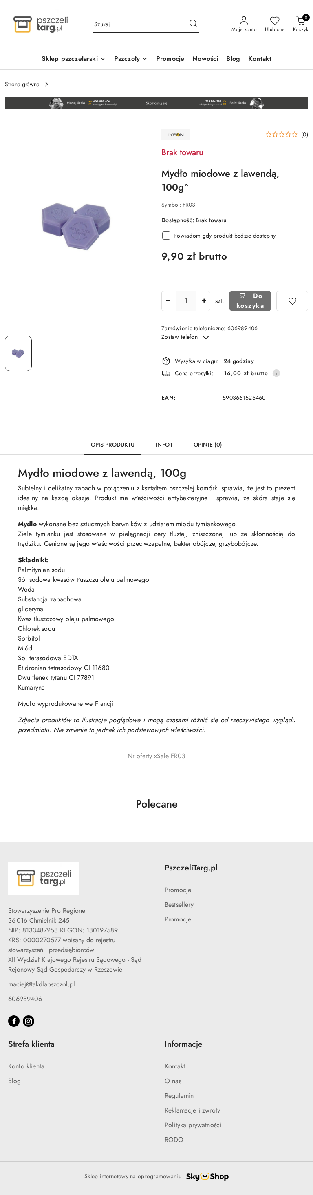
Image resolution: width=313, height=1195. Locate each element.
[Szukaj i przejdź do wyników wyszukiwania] (193, 24)
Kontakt (175, 1066)
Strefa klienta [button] (31, 1044)
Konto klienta (26, 1066)
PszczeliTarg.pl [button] (191, 868)
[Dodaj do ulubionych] (292, 301)
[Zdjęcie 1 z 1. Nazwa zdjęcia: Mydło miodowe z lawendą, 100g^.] (18, 353)
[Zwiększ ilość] (204, 301)
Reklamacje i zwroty (192, 1110)
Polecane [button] (157, 804)
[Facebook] (14, 1021)
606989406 (25, 999)
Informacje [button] (184, 1044)
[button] (286, 134)
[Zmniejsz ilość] (168, 301)
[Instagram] (28, 1021)
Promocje (178, 890)
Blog (14, 1081)
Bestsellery (179, 904)
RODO (174, 1139)
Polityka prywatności (193, 1125)
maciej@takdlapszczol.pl (41, 984)
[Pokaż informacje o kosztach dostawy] (276, 373)
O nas (173, 1081)
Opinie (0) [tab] (208, 445)
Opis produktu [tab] (113, 445)
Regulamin (179, 1095)
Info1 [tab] (164, 445)
